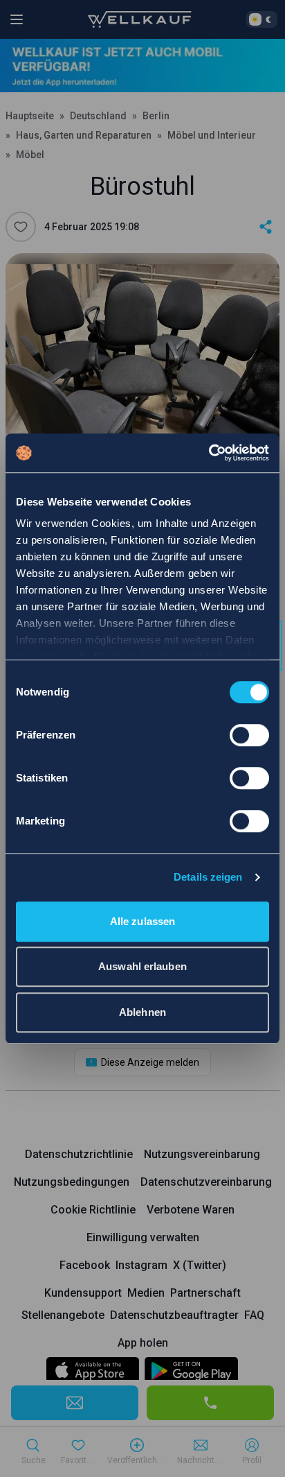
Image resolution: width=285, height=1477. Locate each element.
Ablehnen (142, 1012)
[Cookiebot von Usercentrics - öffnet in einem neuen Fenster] (208, 453)
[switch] (249, 735)
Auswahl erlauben (142, 966)
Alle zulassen (142, 921)
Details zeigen (208, 877)
